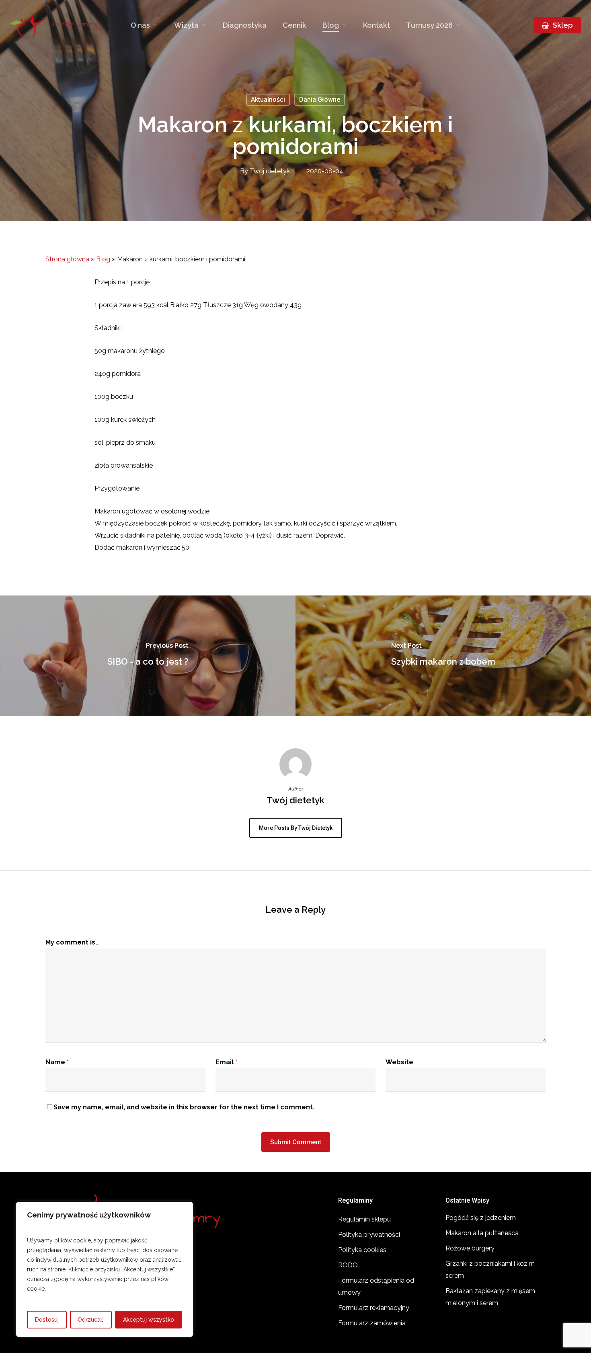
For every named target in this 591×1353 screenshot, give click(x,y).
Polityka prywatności (369, 1234)
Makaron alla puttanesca (482, 1233)
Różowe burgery (470, 1248)
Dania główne (319, 99)
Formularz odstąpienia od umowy (376, 1286)
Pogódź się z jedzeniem (480, 1218)
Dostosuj (47, 1319)
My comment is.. (71, 942)
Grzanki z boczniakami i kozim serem (490, 1269)
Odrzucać (91, 1319)
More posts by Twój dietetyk (295, 828)
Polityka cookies (362, 1250)
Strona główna (67, 259)
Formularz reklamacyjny (373, 1308)
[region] (104, 1269)
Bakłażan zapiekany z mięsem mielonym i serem (490, 1297)
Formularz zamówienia (372, 1323)
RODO (348, 1265)
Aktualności (268, 99)
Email (226, 1062)
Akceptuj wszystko (148, 1319)
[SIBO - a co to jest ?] (148, 655)
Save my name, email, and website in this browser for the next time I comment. (183, 1107)
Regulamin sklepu (364, 1219)
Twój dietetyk (270, 171)
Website (399, 1062)
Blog (103, 259)
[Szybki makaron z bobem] (443, 655)
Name (57, 1062)
